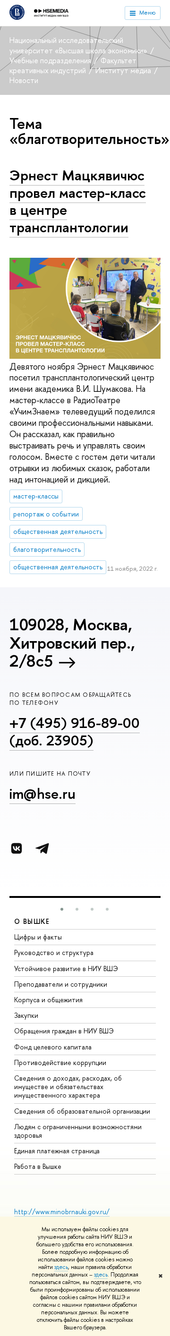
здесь (61, 1267)
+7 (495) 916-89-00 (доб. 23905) (74, 731)
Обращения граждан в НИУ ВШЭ (64, 1030)
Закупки (26, 1015)
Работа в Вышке (37, 1166)
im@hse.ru (42, 793)
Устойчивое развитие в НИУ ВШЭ (66, 968)
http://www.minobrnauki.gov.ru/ (62, 1211)
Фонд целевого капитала (53, 1046)
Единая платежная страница (57, 1150)
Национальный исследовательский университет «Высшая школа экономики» (79, 45)
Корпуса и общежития (48, 999)
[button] (61, 909)
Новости (23, 80)
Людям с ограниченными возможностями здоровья (78, 1131)
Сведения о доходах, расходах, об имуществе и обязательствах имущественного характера (68, 1086)
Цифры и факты (38, 936)
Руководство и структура (54, 952)
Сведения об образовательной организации (82, 1111)
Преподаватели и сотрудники (60, 984)
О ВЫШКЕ (32, 921)
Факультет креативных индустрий (72, 65)
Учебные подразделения (51, 60)
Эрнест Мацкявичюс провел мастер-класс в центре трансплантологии (77, 201)
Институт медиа (124, 70)
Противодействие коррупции (60, 1062)
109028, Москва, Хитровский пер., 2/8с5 (72, 642)
